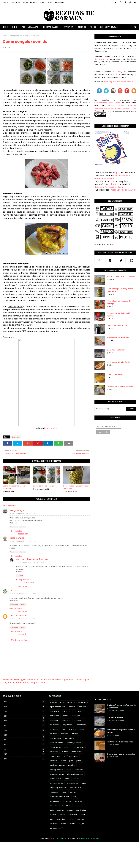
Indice (5, 2)
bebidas (82, 707)
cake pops (66, 711)
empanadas (68, 725)
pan (71, 760)
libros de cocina (57, 742)
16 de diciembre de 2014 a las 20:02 (30, 562)
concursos (54, 716)
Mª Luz (13, 590)
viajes (63, 823)
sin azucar (54, 801)
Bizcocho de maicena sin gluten (121, 276)
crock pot (54, 720)
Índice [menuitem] (15, 27)
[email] (134, 2)
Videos (42, 2)
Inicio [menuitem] (6, 27)
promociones (72, 783)
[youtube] (130, 2)
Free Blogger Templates (90, 838)
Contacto (15, 2)
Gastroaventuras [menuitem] (109, 27)
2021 (24, 706)
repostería (54, 792)
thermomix (73, 814)
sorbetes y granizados (76, 810)
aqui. (116, 172)
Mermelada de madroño (118, 337)
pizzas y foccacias (75, 774)
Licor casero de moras (117, 325)
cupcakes (78, 720)
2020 (24, 711)
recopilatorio (75, 787)
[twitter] (115, 2)
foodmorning (50, 428)
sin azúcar (67, 801)
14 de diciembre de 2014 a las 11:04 (23, 513)
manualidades (79, 747)
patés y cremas (56, 769)
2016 (24, 730)
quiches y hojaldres (58, 787)
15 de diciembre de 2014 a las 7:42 (23, 594)
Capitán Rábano (18, 615)
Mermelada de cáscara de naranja (119, 302)
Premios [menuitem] (82, 27)
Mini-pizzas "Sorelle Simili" (118, 362)
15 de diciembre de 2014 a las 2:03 (23, 541)
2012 (24, 749)
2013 (24, 744)
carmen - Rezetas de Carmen (32, 559)
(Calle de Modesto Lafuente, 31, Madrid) (112, 177)
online (112, 184)
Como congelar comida (43, 486)
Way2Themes (61, 838)
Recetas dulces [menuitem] (50, 27)
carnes (78, 711)
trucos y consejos (57, 819)
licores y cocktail (74, 742)
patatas (71, 765)
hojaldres (65, 734)
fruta (64, 729)
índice (118, 71)
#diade (53, 702)
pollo (67, 778)
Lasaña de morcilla (115, 717)
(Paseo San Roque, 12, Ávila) (123, 190)
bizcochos (54, 711)
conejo (65, 716)
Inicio (5, 35)
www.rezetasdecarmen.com (107, 102)
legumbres (69, 738)
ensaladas (81, 725)
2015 (24, 735)
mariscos (54, 751)
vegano (80, 819)
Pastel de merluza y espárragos (121, 742)
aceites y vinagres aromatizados (74, 702)
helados (53, 734)
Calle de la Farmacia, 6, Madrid (108, 187)
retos (64, 792)
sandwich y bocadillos (59, 796)
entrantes (54, 729)
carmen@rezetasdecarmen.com (118, 81)
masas (65, 751)
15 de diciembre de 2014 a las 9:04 (23, 619)
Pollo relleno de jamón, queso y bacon (121, 731)
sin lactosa (66, 805)
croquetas (65, 720)
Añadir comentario (20, 640)
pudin (84, 783)
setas (75, 796)
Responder (14, 527)
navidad (53, 760)
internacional (55, 738)
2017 (24, 725)
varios (71, 819)
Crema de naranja (115, 374)
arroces (72, 707)
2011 (24, 754)
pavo (69, 769)
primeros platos (56, 783)
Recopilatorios (30, 2)
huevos (75, 734)
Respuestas (16, 531)
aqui (113, 244)
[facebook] (110, 2)
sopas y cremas (57, 810)
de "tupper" (54, 725)
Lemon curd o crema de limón (120, 386)
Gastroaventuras (56, 2)
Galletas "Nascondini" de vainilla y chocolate (121, 706)
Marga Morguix (17, 510)
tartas (62, 814)
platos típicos (55, 778)
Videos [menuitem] (93, 27)
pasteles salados (57, 765)
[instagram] (120, 2)
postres (76, 778)
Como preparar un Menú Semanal (14, 487)
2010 (24, 759)
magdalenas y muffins (60, 747)
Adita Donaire (17, 538)
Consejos (13, 35)
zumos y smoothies (58, 828)
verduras (54, 823)
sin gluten (79, 801)
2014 (24, 740)
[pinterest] (125, 2)
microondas (55, 756)
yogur (81, 823)
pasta (78, 760)
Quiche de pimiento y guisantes (121, 754)
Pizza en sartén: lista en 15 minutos (118, 314)
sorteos (53, 814)
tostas (83, 814)
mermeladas (77, 751)
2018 (24, 720)
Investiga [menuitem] (68, 27)
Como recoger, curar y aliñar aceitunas (76, 487)
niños (63, 760)
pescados (79, 769)
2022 (24, 701)
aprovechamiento (57, 707)
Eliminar (23, 527)
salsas (73, 792)
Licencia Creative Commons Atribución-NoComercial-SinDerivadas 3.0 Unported (115, 108)
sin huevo (54, 805)
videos (72, 823)
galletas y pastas (76, 729)
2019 (24, 716)
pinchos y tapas (57, 774)
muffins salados (71, 756)
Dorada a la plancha (116, 350)
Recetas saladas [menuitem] (30, 27)
